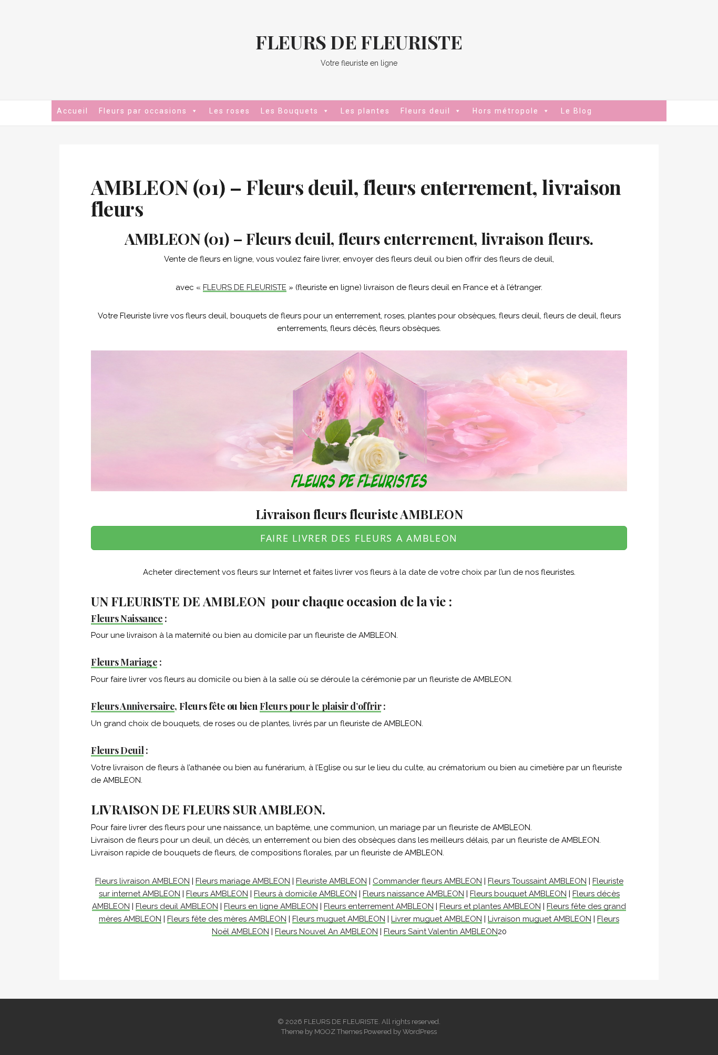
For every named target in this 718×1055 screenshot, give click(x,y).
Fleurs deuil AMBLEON (177, 906)
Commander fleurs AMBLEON (427, 881)
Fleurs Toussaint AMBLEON (537, 881)
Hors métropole (506, 111)
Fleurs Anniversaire (133, 706)
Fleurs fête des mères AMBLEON (226, 919)
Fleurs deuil (425, 111)
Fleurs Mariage (124, 662)
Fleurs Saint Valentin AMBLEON (441, 931)
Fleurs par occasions (143, 111)
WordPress (420, 1032)
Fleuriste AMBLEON (331, 881)
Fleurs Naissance (127, 618)
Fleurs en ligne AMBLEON (271, 906)
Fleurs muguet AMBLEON (338, 919)
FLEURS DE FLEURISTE (358, 41)
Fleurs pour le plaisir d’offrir (321, 706)
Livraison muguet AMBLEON (539, 919)
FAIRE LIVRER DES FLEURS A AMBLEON (359, 538)
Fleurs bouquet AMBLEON (518, 893)
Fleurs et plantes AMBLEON (490, 906)
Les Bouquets (290, 111)
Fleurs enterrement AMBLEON (379, 906)
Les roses (229, 111)
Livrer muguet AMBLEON (436, 919)
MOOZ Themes (338, 1032)
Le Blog (576, 111)
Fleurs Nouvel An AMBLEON (326, 931)
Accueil (72, 111)
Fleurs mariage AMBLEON (243, 881)
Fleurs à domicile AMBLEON (305, 893)
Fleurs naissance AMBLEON (413, 893)
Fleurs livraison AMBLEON (142, 881)
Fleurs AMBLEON (217, 893)
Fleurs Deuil (117, 750)
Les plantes (365, 111)
